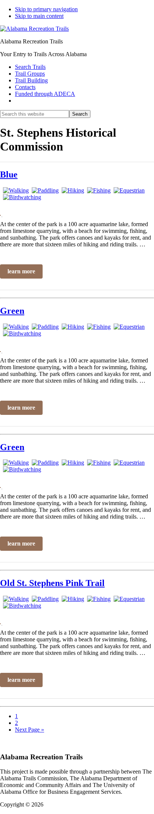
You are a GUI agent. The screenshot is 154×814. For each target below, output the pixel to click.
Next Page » (29, 729)
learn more (21, 271)
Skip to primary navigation (46, 9)
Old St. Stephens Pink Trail (52, 583)
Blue (9, 174)
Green (12, 311)
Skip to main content (39, 16)
